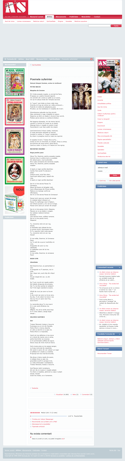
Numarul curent (36, 17)
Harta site (112, 450)
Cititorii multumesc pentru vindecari (106, 114)
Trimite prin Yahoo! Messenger (42, 419)
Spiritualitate (51, 21)
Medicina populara (80, 21)
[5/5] (39, 413)
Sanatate (69, 21)
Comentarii (87, 394)
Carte (99, 110)
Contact (97, 17)
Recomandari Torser (105, 353)
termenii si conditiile (58, 455)
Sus (119, 450)
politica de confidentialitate (75, 455)
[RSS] (91, 59)
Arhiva (49, 17)
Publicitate (73, 17)
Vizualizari (62, 394)
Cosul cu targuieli (103, 119)
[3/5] (35, 413)
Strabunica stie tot (104, 156)
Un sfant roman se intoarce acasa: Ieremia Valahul (108, 273)
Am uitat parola (114, 180)
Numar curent (9, 450)
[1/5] (31, 413)
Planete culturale (103, 143)
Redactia (35, 388)
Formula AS (11, 59)
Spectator (101, 149)
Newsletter (86, 17)
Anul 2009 (30, 59)
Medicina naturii (38, 21)
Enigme (60, 21)
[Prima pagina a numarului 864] (109, 76)
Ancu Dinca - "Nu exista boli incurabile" (109, 284)
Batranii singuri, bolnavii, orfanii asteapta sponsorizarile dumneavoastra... (109, 340)
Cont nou (102, 180)
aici (63, 438)
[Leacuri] (14, 112)
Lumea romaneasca (24, 21)
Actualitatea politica (104, 103)
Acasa (100, 96)
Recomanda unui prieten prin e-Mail (44, 421)
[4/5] (37, 413)
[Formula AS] (15, 7)
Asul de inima (9, 21)
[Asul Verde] (14, 83)
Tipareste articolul (38, 426)
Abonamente (61, 17)
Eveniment (101, 126)
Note (75, 394)
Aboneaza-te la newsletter (41, 424)
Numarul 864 (41, 59)
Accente (100, 100)
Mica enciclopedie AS (105, 136)
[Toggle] (119, 162)
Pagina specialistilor (104, 139)
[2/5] (33, 413)
